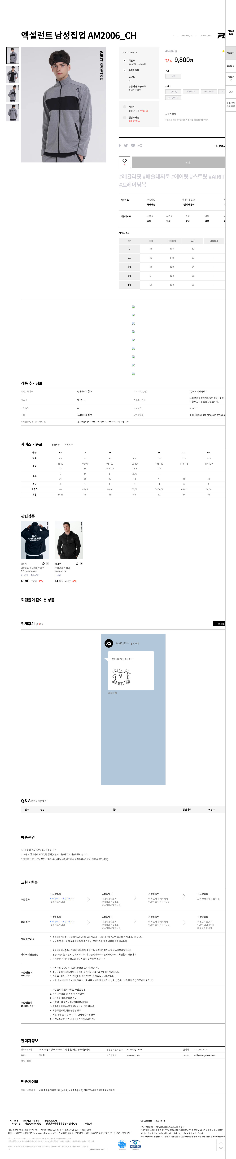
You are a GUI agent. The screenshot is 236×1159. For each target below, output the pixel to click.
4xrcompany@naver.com (43, 1133)
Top (221, 1142)
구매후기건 (231, 79)
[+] (43, 563)
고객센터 (88, 1123)
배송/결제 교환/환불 (231, 105)
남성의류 (56, 444)
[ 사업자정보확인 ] (103, 1133)
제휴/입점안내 (50, 1120)
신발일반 (69, 444)
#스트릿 (198, 176)
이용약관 (16, 1123)
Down (221, 1148)
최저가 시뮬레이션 (130, 52)
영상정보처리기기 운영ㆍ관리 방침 (61, 1123)
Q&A (231, 92)
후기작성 (222, 624)
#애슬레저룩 (156, 176)
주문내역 (66, 899)
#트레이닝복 (132, 185)
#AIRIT (217, 176)
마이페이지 (55, 899)
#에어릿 (180, 176)
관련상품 (231, 66)
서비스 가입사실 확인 (96, 1149)
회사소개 (14, 1120)
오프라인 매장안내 (31, 1120)
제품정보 (231, 52)
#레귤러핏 (130, 176)
